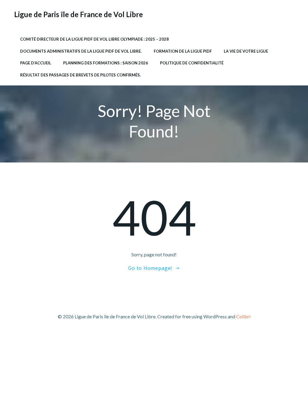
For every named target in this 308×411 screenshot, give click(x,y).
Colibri (243, 316)
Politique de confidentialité (191, 62)
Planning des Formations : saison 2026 (105, 62)
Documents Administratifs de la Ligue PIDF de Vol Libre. (81, 51)
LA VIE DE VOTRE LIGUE (246, 51)
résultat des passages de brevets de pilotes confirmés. (80, 75)
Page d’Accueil (35, 62)
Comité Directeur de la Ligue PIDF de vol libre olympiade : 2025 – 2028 (94, 39)
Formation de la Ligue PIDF (183, 51)
